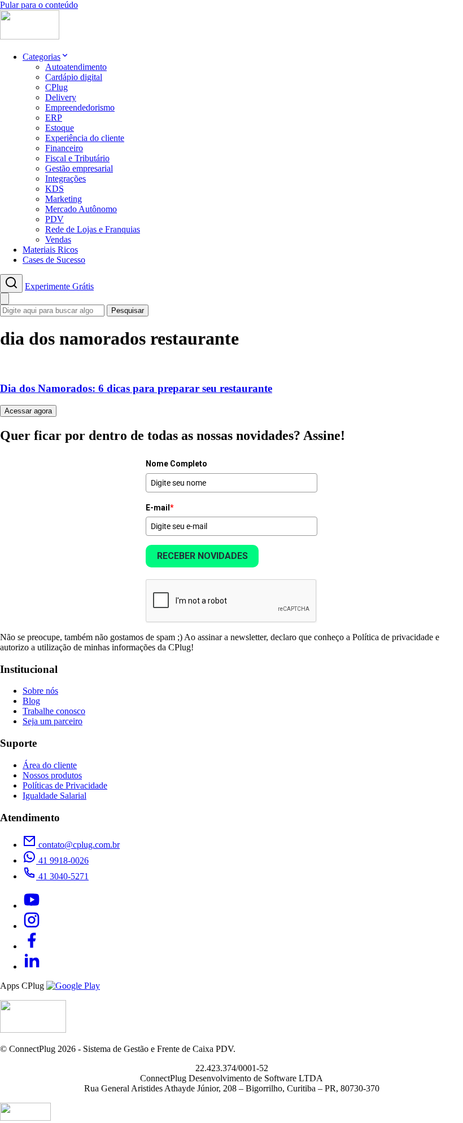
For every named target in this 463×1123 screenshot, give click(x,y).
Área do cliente (50, 765)
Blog (31, 701)
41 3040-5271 (62, 876)
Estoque (59, 128)
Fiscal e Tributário (77, 158)
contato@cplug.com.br (78, 844)
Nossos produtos (52, 775)
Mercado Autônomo (81, 209)
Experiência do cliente (84, 138)
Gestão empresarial (79, 168)
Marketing (63, 199)
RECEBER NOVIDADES (202, 556)
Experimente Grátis (59, 286)
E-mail (160, 507)
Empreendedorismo (80, 107)
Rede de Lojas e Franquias (92, 229)
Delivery (60, 97)
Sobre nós (40, 690)
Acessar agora (28, 411)
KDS (54, 188)
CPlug (56, 87)
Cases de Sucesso (54, 260)
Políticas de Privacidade (65, 785)
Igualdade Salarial (54, 795)
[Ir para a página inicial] (29, 36)
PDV (54, 219)
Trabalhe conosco (54, 711)
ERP (53, 117)
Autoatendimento (76, 67)
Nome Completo (176, 463)
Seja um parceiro (52, 721)
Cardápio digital (73, 77)
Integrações (65, 178)
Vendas (58, 239)
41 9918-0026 (62, 860)
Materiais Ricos (50, 249)
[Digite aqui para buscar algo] (11, 283)
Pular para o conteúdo (39, 5)
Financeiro (64, 148)
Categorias (41, 56)
